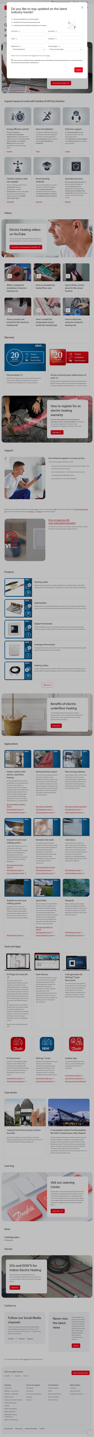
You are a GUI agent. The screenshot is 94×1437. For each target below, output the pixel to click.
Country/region (53, 46)
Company (51, 39)
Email (13, 39)
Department (15, 46)
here (33, 55)
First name (14, 31)
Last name (51, 31)
